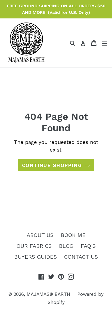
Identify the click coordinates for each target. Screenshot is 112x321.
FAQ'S (88, 246)
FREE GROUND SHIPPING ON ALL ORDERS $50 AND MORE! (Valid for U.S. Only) (56, 9)
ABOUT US (40, 235)
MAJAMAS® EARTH (48, 294)
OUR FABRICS (34, 246)
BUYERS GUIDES (35, 256)
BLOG (66, 246)
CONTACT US (81, 256)
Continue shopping (52, 165)
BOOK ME (73, 235)
